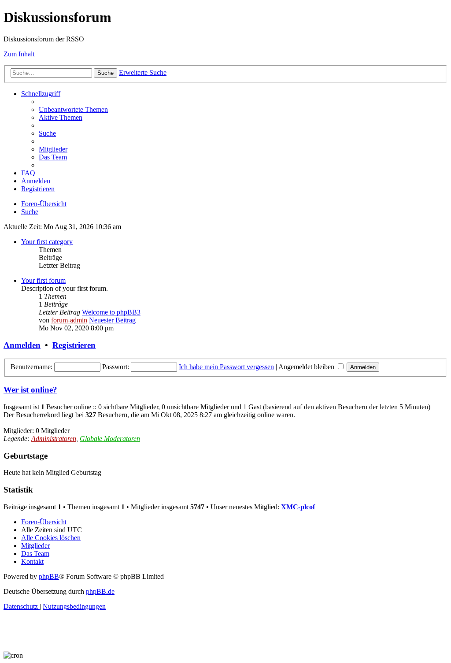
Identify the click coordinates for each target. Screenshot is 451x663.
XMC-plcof (298, 507)
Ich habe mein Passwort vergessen (226, 366)
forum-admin (69, 320)
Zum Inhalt (19, 54)
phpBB (49, 576)
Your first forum (43, 280)
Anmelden (22, 345)
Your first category (47, 241)
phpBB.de (100, 591)
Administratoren (53, 438)
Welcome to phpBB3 (111, 312)
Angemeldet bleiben (307, 366)
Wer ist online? (30, 389)
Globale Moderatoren (110, 438)
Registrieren (74, 345)
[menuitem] (73, 109)
